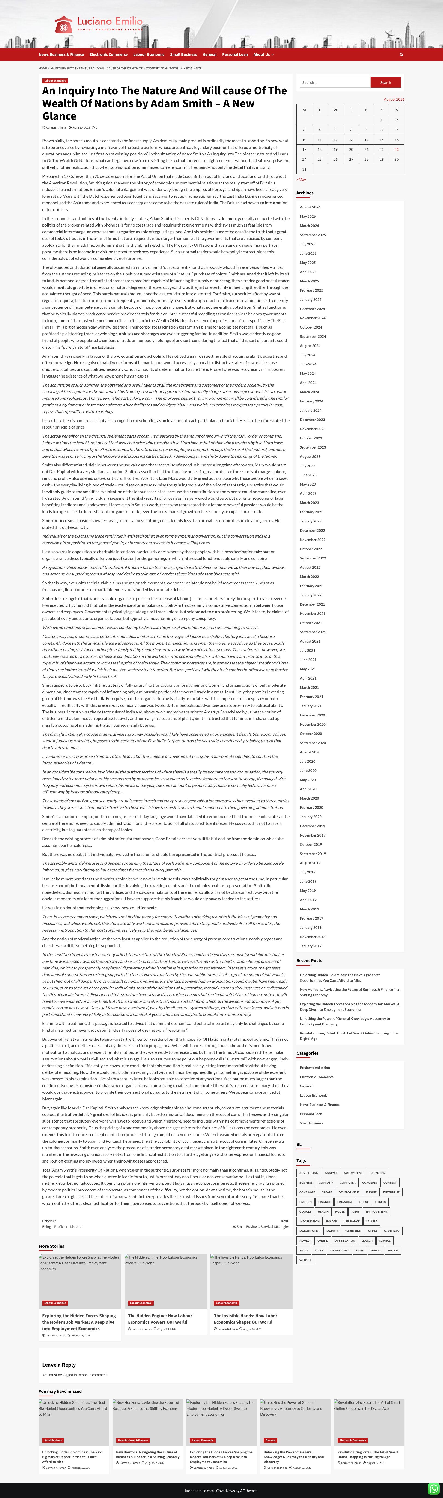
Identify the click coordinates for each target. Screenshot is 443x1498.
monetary (392, 1231)
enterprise (391, 1192)
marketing (353, 1231)
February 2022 (311, 586)
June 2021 (308, 660)
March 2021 (309, 688)
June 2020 (308, 771)
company (326, 1182)
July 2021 (307, 651)
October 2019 (311, 845)
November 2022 (313, 540)
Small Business (183, 54)
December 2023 (312, 420)
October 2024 (311, 327)
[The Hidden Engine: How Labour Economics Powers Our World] (166, 1281)
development (349, 1192)
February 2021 (311, 697)
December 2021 (312, 604)
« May (301, 179)
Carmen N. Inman (56, 127)
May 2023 (308, 484)
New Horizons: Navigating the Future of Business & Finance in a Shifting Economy (349, 992)
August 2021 (310, 641)
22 (382, 149)
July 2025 (307, 244)
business (305, 1182)
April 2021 (308, 678)
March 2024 (309, 392)
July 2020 (307, 761)
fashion (305, 1202)
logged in (70, 1374)
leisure (371, 1221)
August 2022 (310, 567)
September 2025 (313, 235)
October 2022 (311, 549)
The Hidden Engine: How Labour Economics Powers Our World (160, 1319)
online (322, 1241)
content (390, 1182)
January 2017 (311, 946)
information (309, 1221)
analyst (331, 1173)
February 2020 (311, 808)
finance (324, 1202)
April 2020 (308, 789)
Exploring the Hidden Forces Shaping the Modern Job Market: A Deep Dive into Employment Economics (79, 1322)
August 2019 (310, 863)
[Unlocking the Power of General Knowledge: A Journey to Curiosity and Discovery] (295, 1422)
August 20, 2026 (166, 1329)
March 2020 (309, 798)
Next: (261, 1223)
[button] (401, 55)
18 (319, 149)
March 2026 (309, 226)
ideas (355, 1212)
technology (339, 1250)
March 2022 (309, 577)
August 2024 (310, 346)
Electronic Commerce (109, 54)
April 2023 (308, 494)
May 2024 (308, 373)
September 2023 (313, 447)
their (360, 1250)
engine (371, 1192)
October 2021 (311, 623)
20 (351, 149)
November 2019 (313, 835)
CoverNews (225, 1490)
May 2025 (308, 263)
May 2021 (308, 669)
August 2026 (310, 207)
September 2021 (313, 632)
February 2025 (311, 290)
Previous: (62, 1223)
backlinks (377, 1173)
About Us (262, 54)
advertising (308, 1173)
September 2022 (313, 558)
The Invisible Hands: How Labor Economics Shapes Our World (245, 1319)
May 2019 (308, 891)
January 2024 (311, 410)
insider (331, 1221)
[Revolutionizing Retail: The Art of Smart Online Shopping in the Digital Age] (369, 1422)
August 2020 (310, 752)
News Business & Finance (61, 54)
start (319, 1250)
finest (363, 1202)
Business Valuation (315, 1068)
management (309, 1231)
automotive (353, 1173)
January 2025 (311, 300)
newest (305, 1241)
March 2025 (309, 281)
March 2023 (309, 503)
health (323, 1212)
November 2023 (313, 429)
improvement (376, 1212)
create (327, 1192)
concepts (369, 1182)
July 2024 (307, 355)
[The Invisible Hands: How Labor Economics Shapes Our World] (251, 1281)
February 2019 (311, 918)
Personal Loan (235, 54)
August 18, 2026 (252, 1329)
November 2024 (313, 318)
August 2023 (310, 457)
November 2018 (313, 937)
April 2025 (308, 272)
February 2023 (311, 512)
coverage (307, 1192)
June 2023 (308, 475)
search (367, 1241)
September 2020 (313, 743)
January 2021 (311, 706)
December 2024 (312, 309)
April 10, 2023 (81, 127)
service (385, 1241)
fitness (380, 1202)
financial (344, 1202)
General (209, 54)
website (305, 1260)
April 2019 (308, 900)
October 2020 (311, 734)
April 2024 (308, 383)
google (305, 1212)
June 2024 (308, 364)
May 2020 (308, 780)
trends (393, 1250)
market (332, 1231)
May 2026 (308, 216)
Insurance (352, 1221)
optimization (345, 1241)
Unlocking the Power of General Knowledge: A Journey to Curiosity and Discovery (345, 1021)
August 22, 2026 (81, 1336)
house (340, 1212)
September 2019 (313, 854)
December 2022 (312, 531)
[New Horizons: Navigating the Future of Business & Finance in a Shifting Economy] (148, 1422)
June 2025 (308, 253)
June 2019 (308, 881)
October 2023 (311, 438)
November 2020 (313, 724)
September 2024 (313, 337)
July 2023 (307, 466)
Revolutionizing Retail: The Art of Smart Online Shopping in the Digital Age (349, 1036)
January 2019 (311, 928)
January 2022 (311, 595)
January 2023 (311, 521)
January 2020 (311, 817)
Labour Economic (148, 54)
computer (348, 1182)
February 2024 (311, 401)
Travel (376, 1250)
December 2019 (312, 826)
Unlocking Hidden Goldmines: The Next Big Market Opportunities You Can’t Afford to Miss (340, 977)
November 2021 (313, 614)
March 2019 (309, 909)
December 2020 (312, 715)
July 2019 (307, 872)
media (372, 1231)
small (303, 1250)
